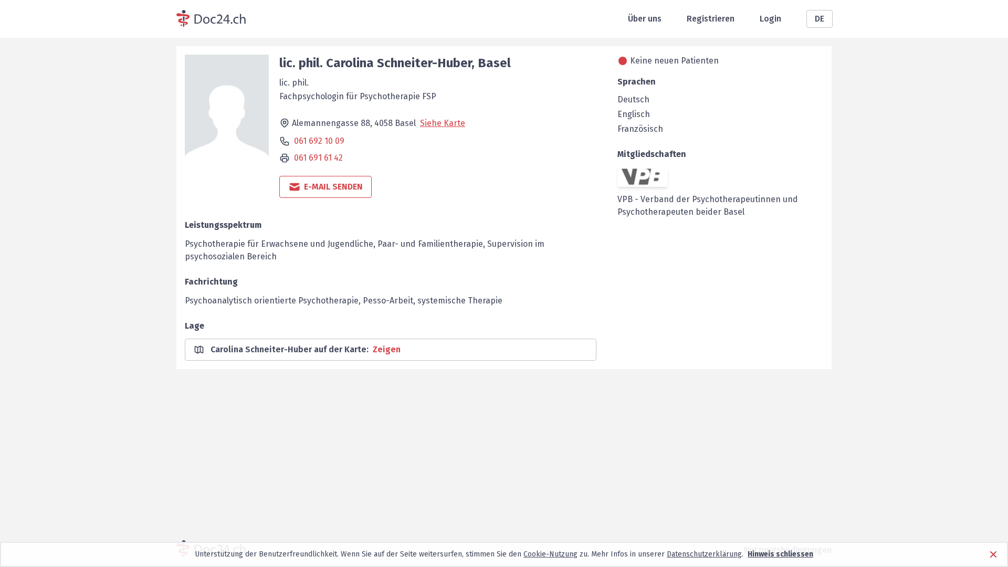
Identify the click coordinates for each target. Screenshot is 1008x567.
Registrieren (710, 19)
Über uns (645, 19)
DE (819, 19)
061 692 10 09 (319, 141)
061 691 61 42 (318, 158)
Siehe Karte (442, 123)
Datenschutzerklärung (704, 554)
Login (770, 19)
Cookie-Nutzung (550, 554)
